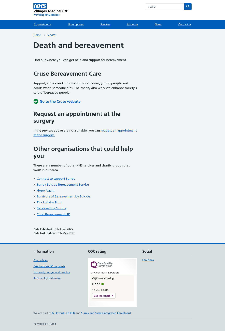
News (158, 24)
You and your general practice (51, 272)
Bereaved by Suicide (51, 208)
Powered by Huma (44, 323)
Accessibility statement (47, 278)
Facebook (148, 260)
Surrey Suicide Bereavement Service (63, 184)
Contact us (184, 24)
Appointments (42, 24)
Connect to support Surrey (56, 179)
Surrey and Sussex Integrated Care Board (106, 313)
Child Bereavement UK (53, 214)
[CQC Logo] (102, 265)
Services (105, 24)
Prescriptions (76, 24)
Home (37, 35)
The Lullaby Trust (49, 202)
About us (132, 24)
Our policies (40, 260)
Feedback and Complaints (49, 266)
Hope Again (46, 190)
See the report (102, 295)
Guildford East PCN (63, 313)
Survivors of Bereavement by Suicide (63, 196)
